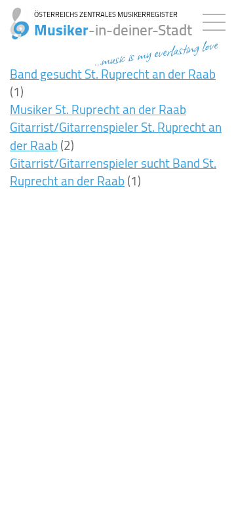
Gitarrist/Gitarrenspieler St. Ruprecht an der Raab (116, 136)
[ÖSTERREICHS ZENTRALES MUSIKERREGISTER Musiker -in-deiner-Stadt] (15, 16)
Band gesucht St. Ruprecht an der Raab (113, 74)
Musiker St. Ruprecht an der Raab (98, 109)
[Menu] (217, 19)
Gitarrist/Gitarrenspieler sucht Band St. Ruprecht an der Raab (113, 172)
